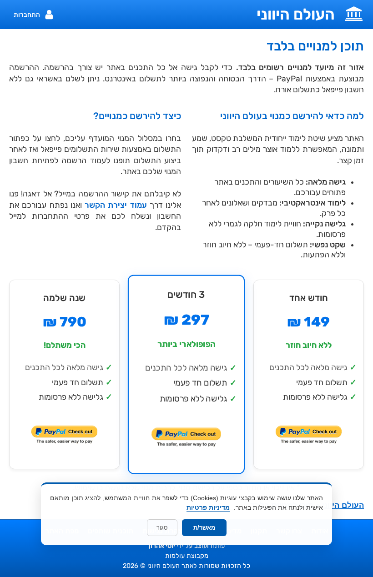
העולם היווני (296, 14)
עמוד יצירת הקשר (116, 205)
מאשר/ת (204, 527)
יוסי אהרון (162, 546)
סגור (162, 527)
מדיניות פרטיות (208, 507)
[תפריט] (354, 13)
